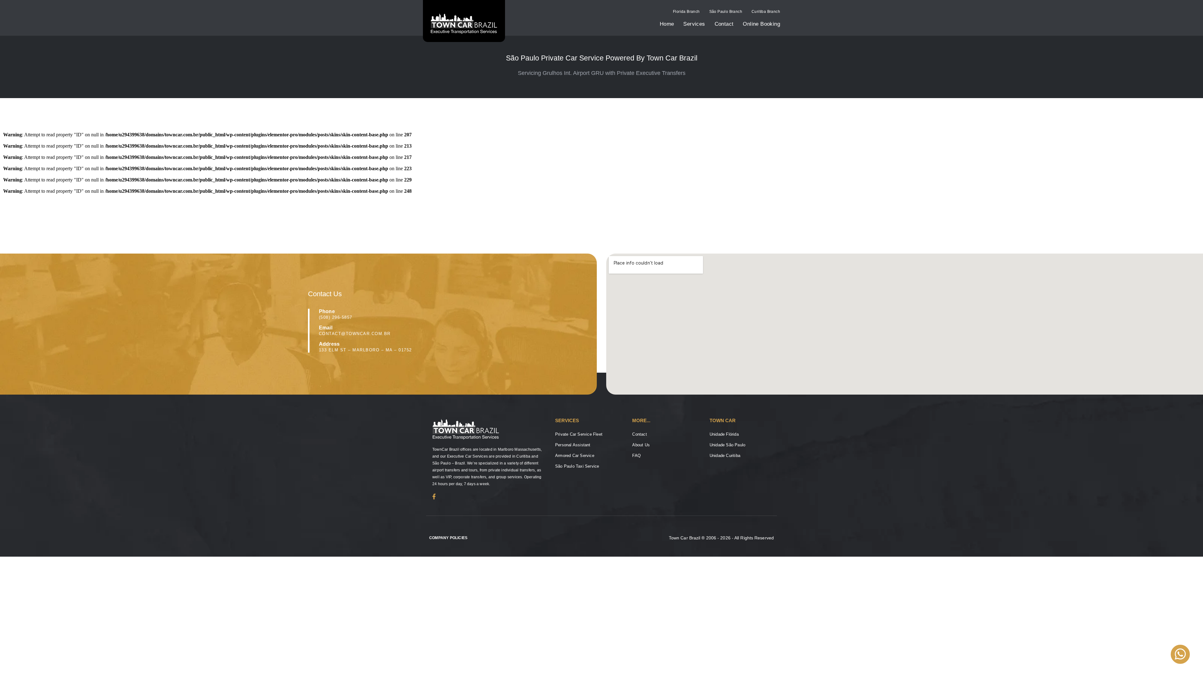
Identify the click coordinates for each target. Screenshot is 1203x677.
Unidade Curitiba (725, 455)
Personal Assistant (573, 445)
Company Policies (448, 538)
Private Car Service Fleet (578, 434)
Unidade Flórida (724, 434)
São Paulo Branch (725, 11)
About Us (641, 445)
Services (694, 24)
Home (667, 24)
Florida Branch (686, 11)
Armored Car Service (574, 455)
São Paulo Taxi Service (577, 466)
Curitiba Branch (766, 11)
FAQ (636, 455)
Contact (724, 24)
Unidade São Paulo (727, 445)
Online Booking (761, 24)
